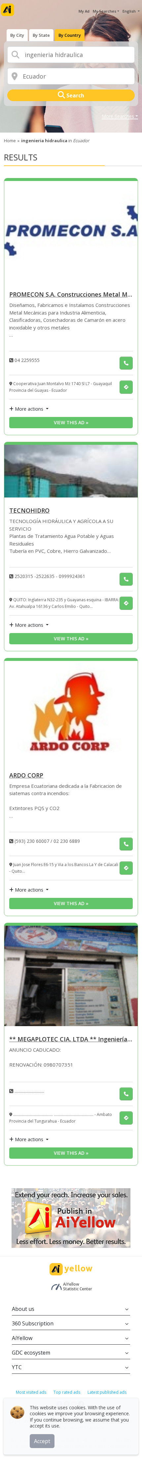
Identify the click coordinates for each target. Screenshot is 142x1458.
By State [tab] (41, 35)
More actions (29, 409)
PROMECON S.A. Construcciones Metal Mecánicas (71, 294)
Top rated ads (66, 1392)
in (55, 141)
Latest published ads (107, 1392)
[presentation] (17, 35)
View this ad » (71, 422)
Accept (42, 1441)
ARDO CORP (26, 775)
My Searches (104, 11)
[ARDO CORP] (71, 711)
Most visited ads (31, 1392)
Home (10, 141)
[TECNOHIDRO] (71, 471)
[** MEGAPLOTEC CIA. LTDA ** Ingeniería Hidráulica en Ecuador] (71, 976)
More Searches (118, 116)
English (130, 11)
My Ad (84, 11)
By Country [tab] (69, 35)
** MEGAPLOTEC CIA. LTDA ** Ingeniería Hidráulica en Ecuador (71, 1039)
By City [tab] (17, 35)
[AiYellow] (71, 1269)
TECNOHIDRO (29, 510)
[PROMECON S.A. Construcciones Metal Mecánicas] (71, 231)
